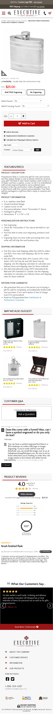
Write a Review (27, 494)
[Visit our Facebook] (7, 679)
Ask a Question (26, 414)
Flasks (24, 21)
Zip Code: (7, 145)
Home (3, 21)
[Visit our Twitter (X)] (12, 679)
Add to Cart (28, 123)
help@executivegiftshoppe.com (16, 689)
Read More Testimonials (25, 627)
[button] (4, 13)
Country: (7, 150)
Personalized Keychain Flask (13, 379)
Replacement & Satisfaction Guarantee (20, 136)
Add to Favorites (12, 132)
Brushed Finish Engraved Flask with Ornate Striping (22, 498)
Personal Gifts (13, 21)
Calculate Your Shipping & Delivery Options (22, 140)
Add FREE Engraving (13, 92)
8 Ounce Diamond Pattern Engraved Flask (37, 342)
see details (41, 7)
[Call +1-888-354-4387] (44, 13)
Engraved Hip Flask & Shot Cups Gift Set (12, 341)
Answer (8, 465)
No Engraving (35, 92)
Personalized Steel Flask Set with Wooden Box (38, 379)
